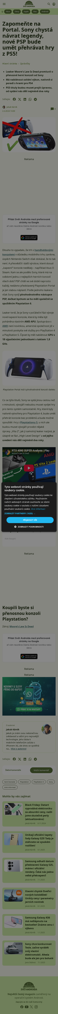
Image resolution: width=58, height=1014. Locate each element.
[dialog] (29, 507)
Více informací (38, 509)
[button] (29, 513)
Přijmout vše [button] (30, 520)
